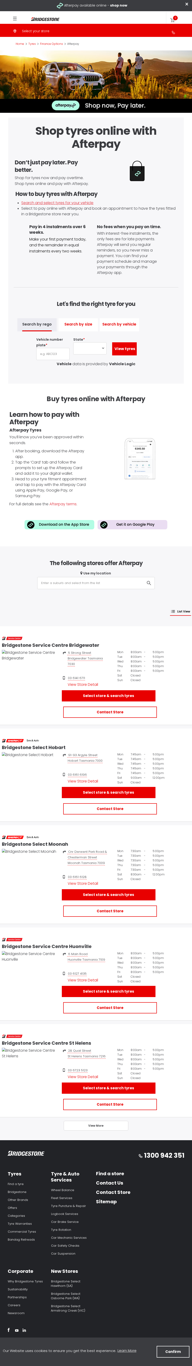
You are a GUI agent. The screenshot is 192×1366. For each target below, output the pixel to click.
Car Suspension (63, 1253)
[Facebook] (8, 1331)
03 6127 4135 (77, 973)
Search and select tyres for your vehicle (57, 202)
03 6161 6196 (77, 774)
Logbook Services (64, 1214)
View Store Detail (83, 684)
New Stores (64, 1271)
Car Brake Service (65, 1222)
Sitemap (106, 1201)
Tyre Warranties (20, 1223)
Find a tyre (16, 1184)
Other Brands (18, 1200)
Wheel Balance (62, 1190)
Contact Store (110, 712)
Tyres (14, 1174)
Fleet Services (61, 1198)
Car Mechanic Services (69, 1237)
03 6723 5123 (78, 1070)
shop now (118, 5)
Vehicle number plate (49, 342)
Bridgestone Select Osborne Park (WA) (65, 1296)
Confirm (173, 1351)
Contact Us (109, 1183)
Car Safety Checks (65, 1245)
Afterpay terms (63, 504)
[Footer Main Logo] (26, 1154)
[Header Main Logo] (42, 19)
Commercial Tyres (22, 1231)
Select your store (35, 31)
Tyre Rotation (61, 1230)
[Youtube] (16, 1331)
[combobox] (96, 583)
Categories (16, 1216)
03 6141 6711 (76, 678)
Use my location (97, 573)
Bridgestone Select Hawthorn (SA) (65, 1283)
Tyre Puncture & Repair (68, 1206)
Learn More (127, 1350)
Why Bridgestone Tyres (25, 1281)
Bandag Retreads (21, 1239)
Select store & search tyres (108, 695)
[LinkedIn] (24, 1331)
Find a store (110, 1173)
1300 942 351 (164, 1155)
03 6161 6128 (77, 877)
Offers (12, 1208)
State (78, 339)
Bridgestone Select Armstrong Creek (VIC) (68, 1308)
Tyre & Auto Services (65, 1177)
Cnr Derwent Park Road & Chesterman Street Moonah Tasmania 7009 (87, 857)
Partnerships (17, 1297)
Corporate (20, 1271)
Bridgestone (17, 1192)
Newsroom (16, 1313)
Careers (14, 1305)
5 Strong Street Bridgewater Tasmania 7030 (85, 658)
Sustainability (18, 1289)
